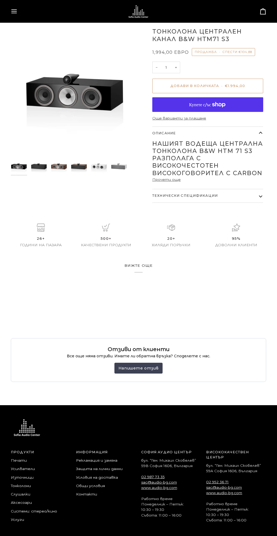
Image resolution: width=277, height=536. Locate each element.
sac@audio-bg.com (159, 482)
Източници (22, 477)
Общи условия (90, 486)
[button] (171, 454)
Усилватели (23, 469)
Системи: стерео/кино (34, 511)
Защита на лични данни (99, 469)
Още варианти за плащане (179, 118)
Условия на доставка (97, 477)
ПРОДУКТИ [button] (22, 452)
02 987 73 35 (153, 477)
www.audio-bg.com (159, 487)
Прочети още (166, 179)
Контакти (86, 494)
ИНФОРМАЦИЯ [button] (92, 452)
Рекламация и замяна (96, 460)
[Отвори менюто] (19, 11)
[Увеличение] (21, 145)
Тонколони (21, 486)
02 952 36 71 (217, 482)
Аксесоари (21, 502)
